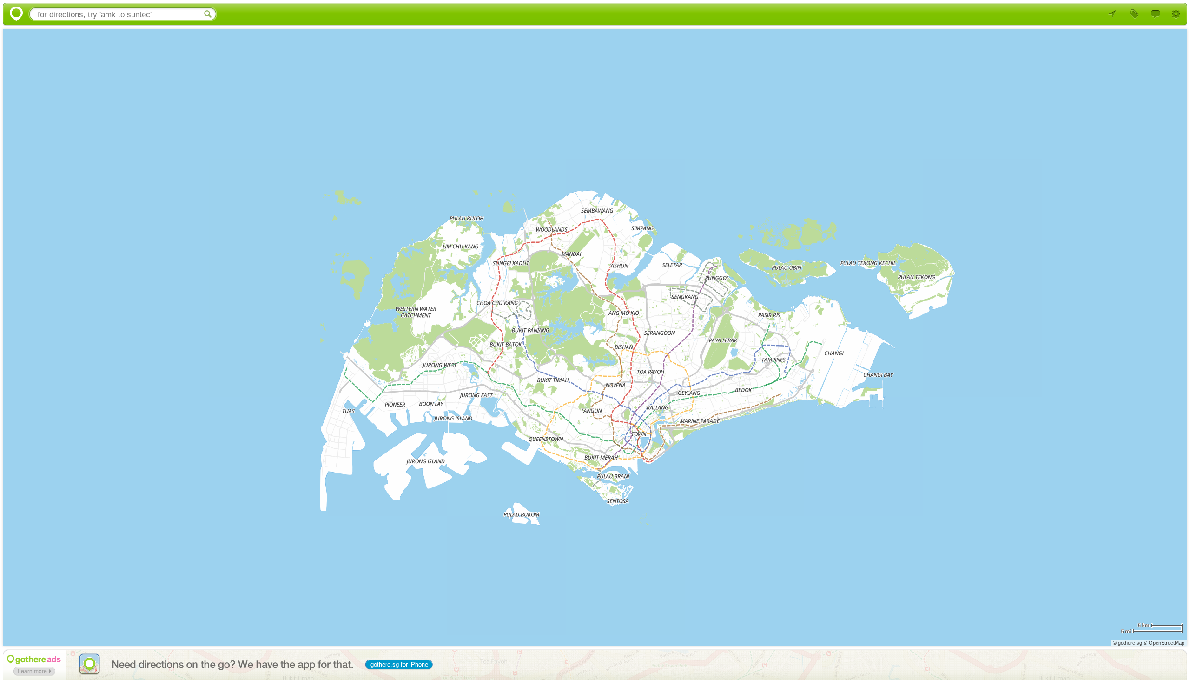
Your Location (1114, 14)
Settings (1176, 14)
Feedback (1155, 14)
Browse (1134, 14)
